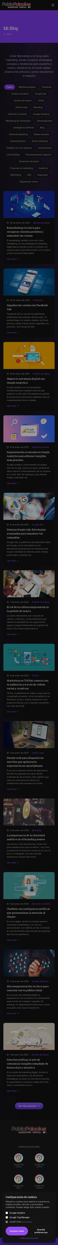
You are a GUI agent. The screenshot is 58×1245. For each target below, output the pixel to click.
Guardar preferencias (41, 1231)
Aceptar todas (17, 1231)
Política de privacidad (29, 1238)
